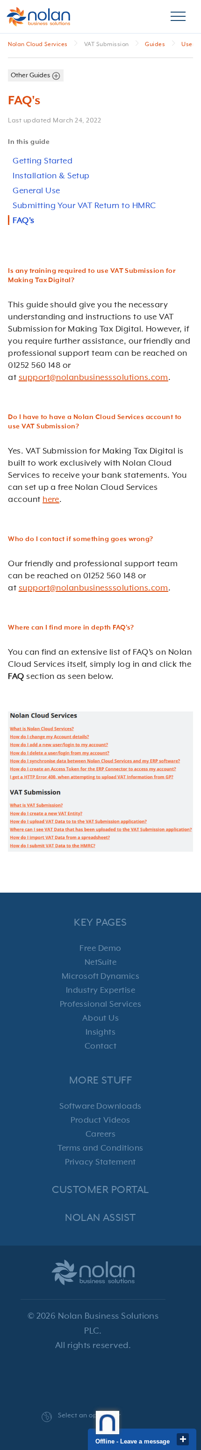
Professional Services (100, 1004)
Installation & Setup (51, 176)
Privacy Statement (100, 1162)
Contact (100, 1046)
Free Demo (100, 948)
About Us (100, 1018)
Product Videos (100, 1120)
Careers (100, 1134)
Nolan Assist (100, 1218)
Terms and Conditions (100, 1148)
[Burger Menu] (178, 16)
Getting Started (42, 161)
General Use (36, 191)
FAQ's (23, 220)
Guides (155, 44)
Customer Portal (100, 1190)
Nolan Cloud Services (38, 44)
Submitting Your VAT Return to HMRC (84, 205)
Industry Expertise (101, 990)
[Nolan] (38, 17)
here (51, 499)
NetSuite (101, 962)
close (183, 1439)
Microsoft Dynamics (101, 976)
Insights (101, 1032)
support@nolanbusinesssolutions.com (93, 377)
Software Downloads (100, 1106)
